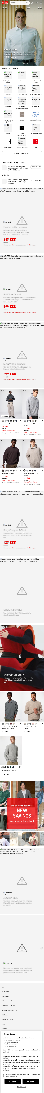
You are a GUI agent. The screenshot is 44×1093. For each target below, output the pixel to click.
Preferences (21, 1087)
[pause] (41, 658)
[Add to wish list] (19, 421)
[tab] (4, 8)
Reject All (30, 1081)
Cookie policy (13, 1076)
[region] (21, 1062)
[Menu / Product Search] (41, 3)
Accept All (12, 1081)
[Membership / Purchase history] (32, 3)
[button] (11, 404)
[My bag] (36, 3)
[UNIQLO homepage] (5, 3)
